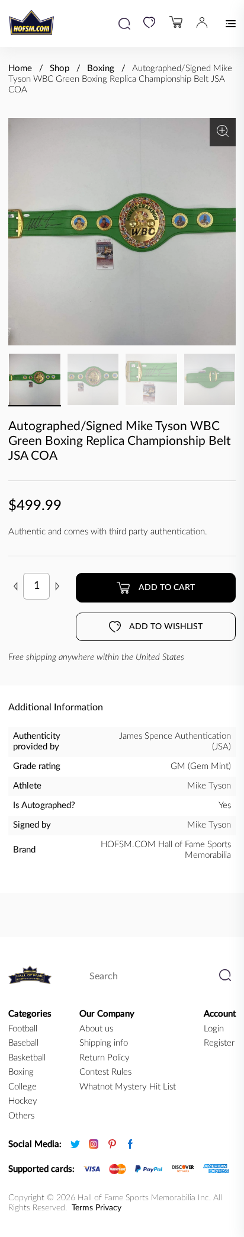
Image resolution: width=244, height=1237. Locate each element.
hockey (22, 1101)
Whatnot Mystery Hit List (127, 1086)
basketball (27, 1057)
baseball (23, 1043)
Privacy (108, 1208)
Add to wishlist (166, 627)
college (22, 1086)
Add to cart (167, 588)
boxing (21, 1072)
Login (214, 1028)
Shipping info (103, 1043)
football (22, 1028)
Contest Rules (105, 1072)
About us (96, 1028)
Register (219, 1043)
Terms (82, 1208)
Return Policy (104, 1057)
